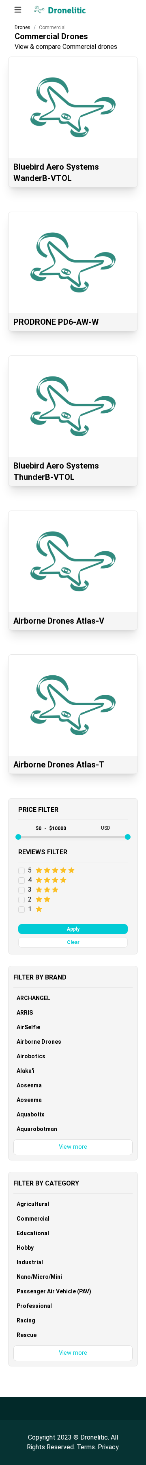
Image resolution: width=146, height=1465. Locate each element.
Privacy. (109, 1447)
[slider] (18, 837)
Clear (73, 942)
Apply (73, 929)
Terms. (87, 1447)
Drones (22, 27)
